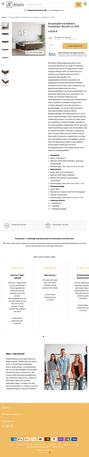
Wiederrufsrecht (39, 444)
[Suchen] (78, 4)
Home (4, 17)
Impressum (52, 444)
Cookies (75, 444)
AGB (59, 444)
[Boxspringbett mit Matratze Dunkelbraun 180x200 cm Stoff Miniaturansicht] (5, 26)
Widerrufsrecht (58, 447)
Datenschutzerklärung (24, 444)
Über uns (66, 444)
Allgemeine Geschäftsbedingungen (38, 447)
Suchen (11, 444)
